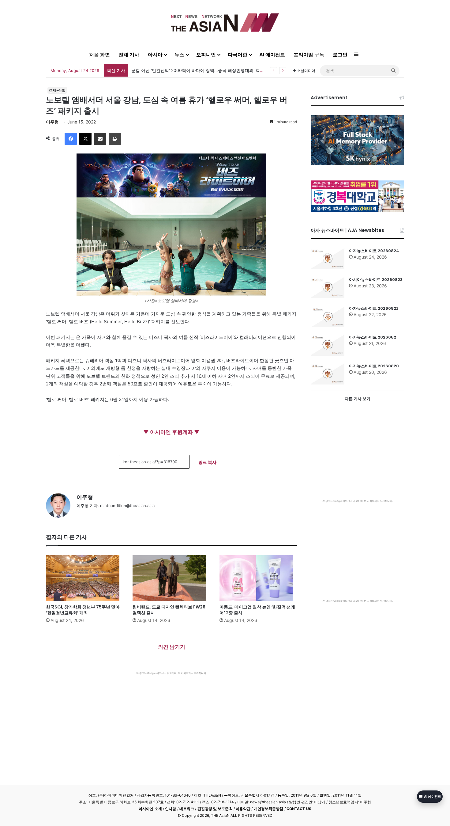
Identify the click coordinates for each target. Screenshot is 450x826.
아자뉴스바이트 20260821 (373, 337)
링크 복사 (207, 462)
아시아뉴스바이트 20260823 (376, 279)
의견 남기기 (171, 647)
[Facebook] (71, 139)
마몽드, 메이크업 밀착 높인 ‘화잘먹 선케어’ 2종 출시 (257, 610)
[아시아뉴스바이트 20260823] (327, 287)
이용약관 (243, 808)
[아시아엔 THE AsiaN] (225, 22)
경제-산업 (57, 90)
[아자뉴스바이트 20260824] (327, 258)
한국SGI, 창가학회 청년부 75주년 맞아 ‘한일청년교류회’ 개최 (189, 70)
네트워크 (186, 808)
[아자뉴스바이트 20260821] (327, 345)
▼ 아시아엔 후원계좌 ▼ (171, 432)
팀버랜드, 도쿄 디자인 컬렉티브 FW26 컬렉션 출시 (169, 610)
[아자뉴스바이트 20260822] (327, 316)
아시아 (155, 54)
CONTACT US (299, 808)
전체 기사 (128, 54)
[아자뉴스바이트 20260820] (327, 374)
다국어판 (237, 54)
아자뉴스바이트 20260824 (374, 251)
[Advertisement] (171, 721)
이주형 (52, 121)
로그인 (340, 54)
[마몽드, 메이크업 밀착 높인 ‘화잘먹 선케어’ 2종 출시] (258, 578)
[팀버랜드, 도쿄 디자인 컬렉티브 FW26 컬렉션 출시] (171, 578)
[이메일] (100, 139)
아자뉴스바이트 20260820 (374, 366)
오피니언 (206, 54)
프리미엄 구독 (309, 54)
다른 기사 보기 (357, 398)
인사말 (170, 808)
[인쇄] (115, 139)
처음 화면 (99, 54)
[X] (85, 139)
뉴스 (179, 54)
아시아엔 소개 (150, 808)
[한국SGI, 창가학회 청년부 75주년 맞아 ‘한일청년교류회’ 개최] (84, 578)
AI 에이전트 (272, 54)
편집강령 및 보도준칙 (215, 808)
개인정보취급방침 (268, 808)
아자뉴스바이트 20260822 (374, 308)
